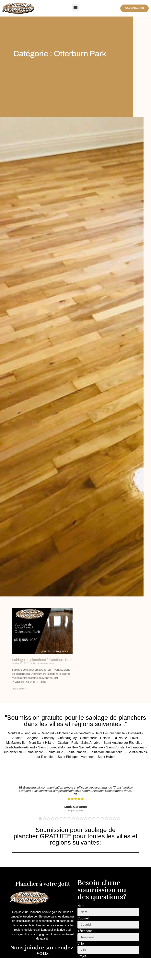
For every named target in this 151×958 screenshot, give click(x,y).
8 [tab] (69, 818)
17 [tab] (106, 818)
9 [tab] (73, 818)
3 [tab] (48, 818)
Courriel (83, 918)
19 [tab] (114, 818)
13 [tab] (89, 818)
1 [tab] (40, 818)
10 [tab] (77, 818)
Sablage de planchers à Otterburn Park (42, 660)
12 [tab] (85, 818)
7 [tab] (65, 818)
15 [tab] (98, 818)
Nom (80, 905)
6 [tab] (60, 818)
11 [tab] (81, 818)
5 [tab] (56, 818)
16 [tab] (102, 818)
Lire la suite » (19, 688)
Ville (80, 943)
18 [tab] (110, 818)
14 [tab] (93, 818)
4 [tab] (52, 818)
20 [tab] (118, 818)
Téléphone (85, 931)
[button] (75, 7)
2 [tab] (44, 818)
